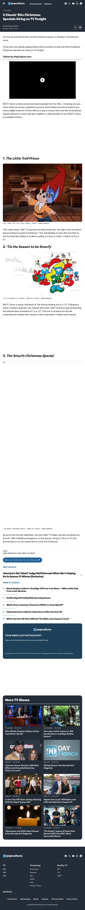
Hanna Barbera (8, 553)
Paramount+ (34, 869)
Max (31, 876)
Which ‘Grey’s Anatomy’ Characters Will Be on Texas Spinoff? (34, 605)
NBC (4, 872)
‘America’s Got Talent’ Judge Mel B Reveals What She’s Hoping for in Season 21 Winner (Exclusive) (39, 575)
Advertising (25, 899)
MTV (59, 869)
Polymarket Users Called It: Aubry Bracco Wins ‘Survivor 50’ (34, 612)
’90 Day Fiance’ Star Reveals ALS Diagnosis (59, 766)
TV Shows (7, 10)
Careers (45, 899)
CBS (4, 876)
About (35, 899)
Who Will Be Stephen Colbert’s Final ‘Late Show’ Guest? (22, 732)
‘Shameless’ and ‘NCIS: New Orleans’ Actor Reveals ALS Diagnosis (22, 832)
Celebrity (48, 4)
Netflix (32, 879)
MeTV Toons (17, 553)
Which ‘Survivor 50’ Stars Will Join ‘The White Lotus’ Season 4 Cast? (37, 619)
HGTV (59, 876)
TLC (58, 872)
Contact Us (12, 899)
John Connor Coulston (11, 26)
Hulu (31, 882)
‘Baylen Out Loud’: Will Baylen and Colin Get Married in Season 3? (60, 800)
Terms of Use (47, 653)
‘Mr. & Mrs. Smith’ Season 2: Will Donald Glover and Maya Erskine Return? (59, 734)
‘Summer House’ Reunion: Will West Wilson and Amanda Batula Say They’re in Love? (22, 768)
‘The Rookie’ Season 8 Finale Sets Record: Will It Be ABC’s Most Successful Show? (59, 833)
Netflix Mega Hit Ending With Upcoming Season (28, 598)
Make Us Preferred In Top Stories (22, 560)
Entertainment (36, 4)
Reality (8, 762)
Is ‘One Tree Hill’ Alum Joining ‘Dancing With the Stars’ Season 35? (23, 800)
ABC (4, 869)
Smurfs (24, 553)
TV (4, 865)
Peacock (33, 872)
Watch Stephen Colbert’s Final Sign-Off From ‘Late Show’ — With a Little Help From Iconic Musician (42, 589)
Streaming (48, 728)
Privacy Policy (69, 653)
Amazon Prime (35, 886)
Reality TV (62, 865)
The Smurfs (31, 553)
